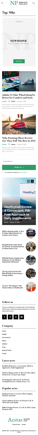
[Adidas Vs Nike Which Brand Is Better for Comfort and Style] (19, 81)
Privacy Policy (23, 172)
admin (13, 101)
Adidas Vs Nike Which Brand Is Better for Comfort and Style (18, 96)
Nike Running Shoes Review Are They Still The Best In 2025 (18, 139)
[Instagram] (10, 317)
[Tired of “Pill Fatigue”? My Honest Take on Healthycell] (31, 287)
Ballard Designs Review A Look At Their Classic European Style (19, 408)
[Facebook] (4, 317)
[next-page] (32, 181)
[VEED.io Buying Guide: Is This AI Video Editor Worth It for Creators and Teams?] (31, 233)
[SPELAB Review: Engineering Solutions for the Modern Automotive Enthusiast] (31, 260)
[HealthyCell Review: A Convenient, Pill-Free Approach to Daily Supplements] (19, 201)
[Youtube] (21, 317)
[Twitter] (16, 317)
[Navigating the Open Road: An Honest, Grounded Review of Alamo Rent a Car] (31, 247)
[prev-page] (28, 181)
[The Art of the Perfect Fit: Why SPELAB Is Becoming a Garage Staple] (31, 273)
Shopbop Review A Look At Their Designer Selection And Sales (17, 395)
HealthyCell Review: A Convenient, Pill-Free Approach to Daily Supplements (18, 212)
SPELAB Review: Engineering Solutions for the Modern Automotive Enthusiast (12, 260)
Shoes (4, 101)
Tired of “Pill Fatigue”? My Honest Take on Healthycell (12, 287)
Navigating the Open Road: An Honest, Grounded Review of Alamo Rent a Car (13, 246)
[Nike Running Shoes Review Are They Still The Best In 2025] (19, 124)
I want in (18, 167)
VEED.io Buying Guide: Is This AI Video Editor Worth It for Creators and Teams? (13, 233)
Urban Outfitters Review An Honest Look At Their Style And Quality (17, 401)
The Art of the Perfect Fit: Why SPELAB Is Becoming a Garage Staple (12, 273)
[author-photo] (9, 101)
